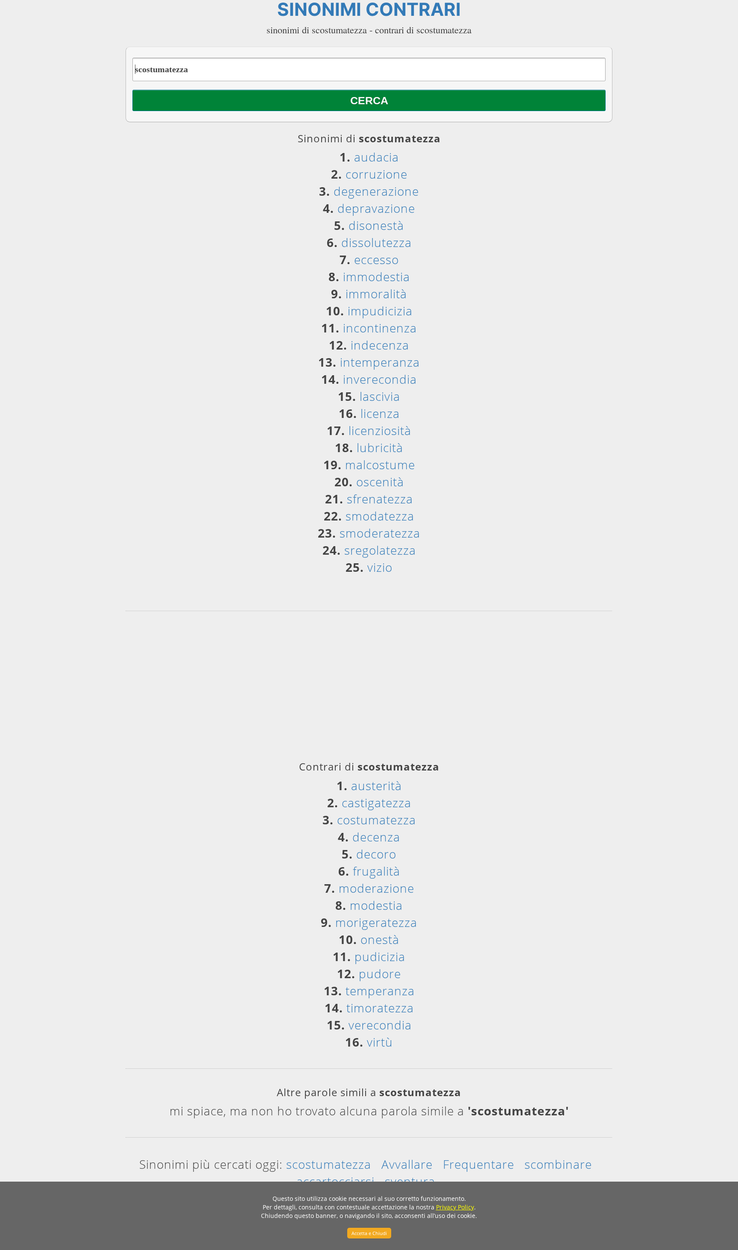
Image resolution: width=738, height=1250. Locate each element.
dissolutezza (376, 242)
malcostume (380, 464)
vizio (379, 567)
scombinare (558, 1164)
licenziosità (379, 430)
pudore (380, 973)
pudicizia (379, 956)
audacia (376, 157)
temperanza (380, 990)
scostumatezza (328, 1164)
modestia (376, 905)
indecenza (380, 345)
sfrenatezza (380, 499)
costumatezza (376, 820)
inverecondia (380, 379)
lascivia (380, 396)
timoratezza (380, 1008)
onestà (379, 939)
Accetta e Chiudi (369, 1233)
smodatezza (380, 516)
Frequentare (478, 1164)
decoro (376, 854)
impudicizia (380, 311)
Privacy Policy (455, 1207)
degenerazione (376, 191)
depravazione (376, 208)
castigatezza (376, 802)
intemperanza (380, 362)
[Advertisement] (369, 689)
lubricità (380, 447)
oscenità (380, 482)
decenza (376, 837)
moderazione (376, 888)
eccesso (376, 259)
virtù (380, 1042)
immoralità (376, 293)
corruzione (376, 174)
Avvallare (407, 1164)
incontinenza (380, 328)
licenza (380, 413)
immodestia (376, 276)
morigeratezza (376, 922)
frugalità (376, 871)
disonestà (376, 225)
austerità (376, 785)
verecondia (380, 1025)
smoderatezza (380, 533)
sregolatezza (380, 550)
